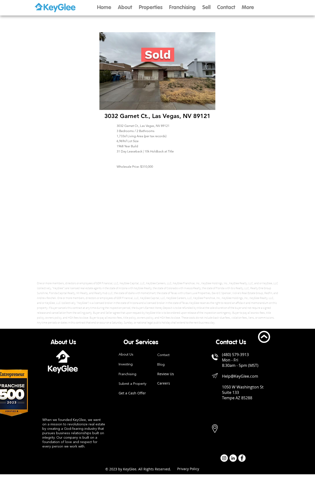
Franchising (127, 374)
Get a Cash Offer (132, 393)
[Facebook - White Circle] (242, 458)
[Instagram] (224, 458)
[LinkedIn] (233, 458)
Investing (126, 364)
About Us (126, 354)
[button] (206, 7)
